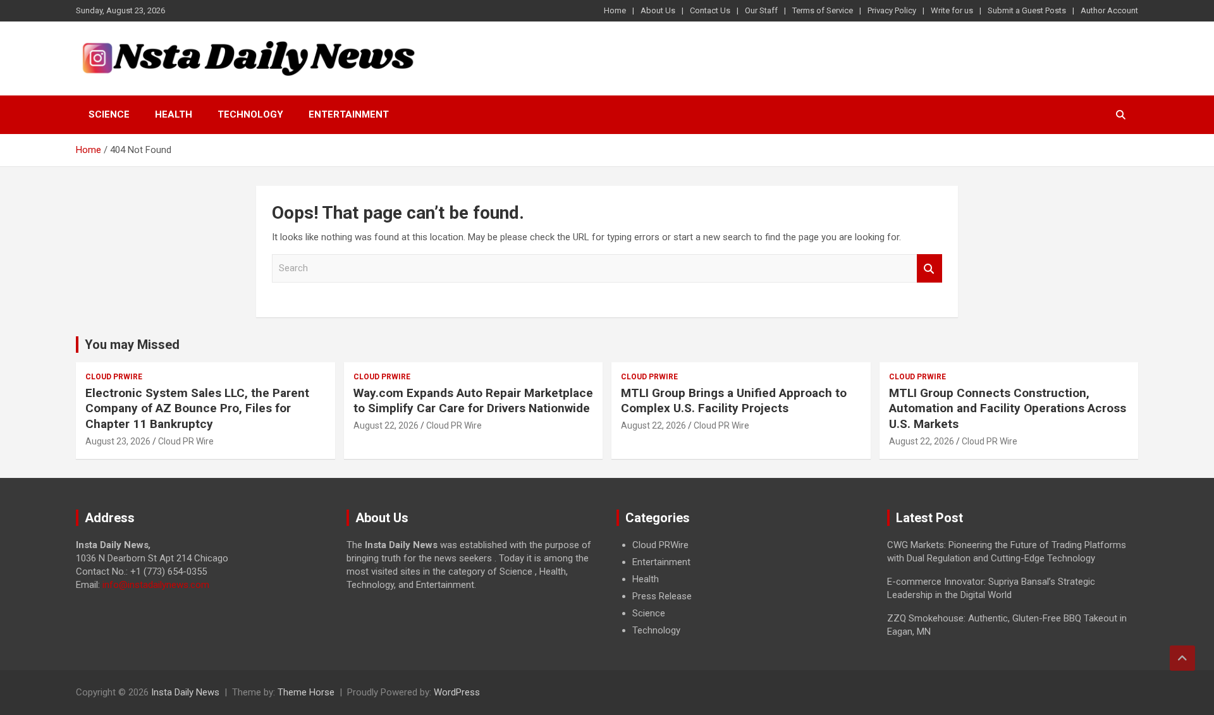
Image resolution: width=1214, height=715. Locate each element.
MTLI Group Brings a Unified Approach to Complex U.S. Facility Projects (734, 401)
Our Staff (761, 10)
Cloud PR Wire (186, 441)
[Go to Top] (1182, 658)
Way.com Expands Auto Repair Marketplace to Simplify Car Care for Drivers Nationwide (473, 401)
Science (109, 114)
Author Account (1109, 10)
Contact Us (710, 10)
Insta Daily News (185, 692)
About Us (658, 10)
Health (173, 114)
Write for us (952, 10)
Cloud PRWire (113, 376)
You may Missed (132, 344)
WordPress (457, 692)
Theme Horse (306, 692)
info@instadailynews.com (155, 584)
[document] (742, 588)
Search (929, 268)
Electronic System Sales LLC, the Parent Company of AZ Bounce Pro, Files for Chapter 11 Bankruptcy (197, 408)
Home (615, 10)
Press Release (662, 596)
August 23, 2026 (117, 441)
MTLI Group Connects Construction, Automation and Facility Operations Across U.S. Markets (1007, 408)
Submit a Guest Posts (1027, 10)
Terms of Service (822, 10)
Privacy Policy (892, 10)
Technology (250, 114)
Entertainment (349, 114)
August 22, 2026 (386, 425)
